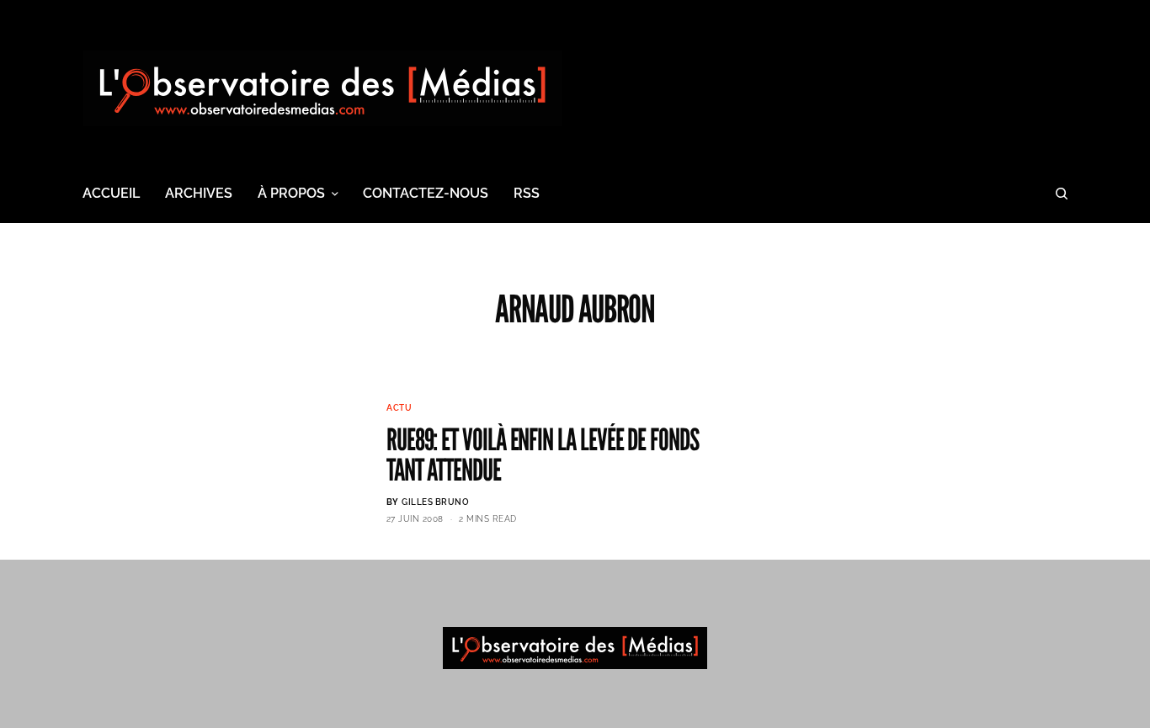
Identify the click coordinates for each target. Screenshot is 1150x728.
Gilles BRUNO (435, 502)
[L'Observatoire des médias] (322, 88)
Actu (399, 407)
